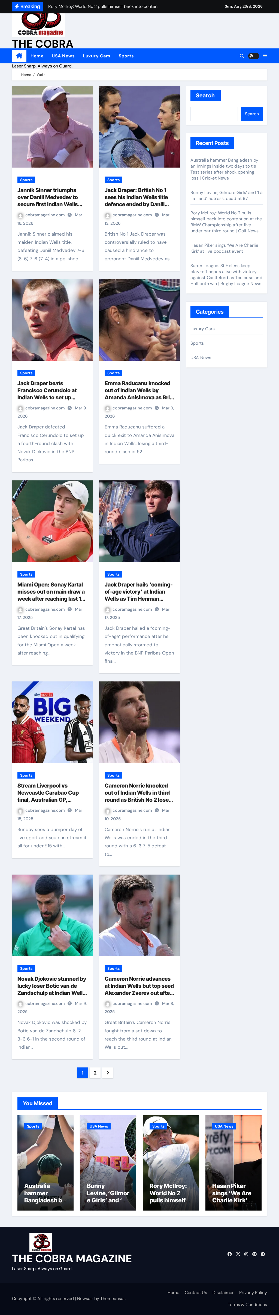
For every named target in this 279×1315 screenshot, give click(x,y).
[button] (265, 56)
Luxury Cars (97, 56)
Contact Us (196, 1292)
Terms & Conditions (247, 1304)
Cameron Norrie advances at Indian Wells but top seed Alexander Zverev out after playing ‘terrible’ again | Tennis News (139, 993)
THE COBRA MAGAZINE (72, 1258)
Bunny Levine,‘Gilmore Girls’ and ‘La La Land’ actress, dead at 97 (226, 195)
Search (205, 95)
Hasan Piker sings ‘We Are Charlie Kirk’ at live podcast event (224, 248)
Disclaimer (223, 1292)
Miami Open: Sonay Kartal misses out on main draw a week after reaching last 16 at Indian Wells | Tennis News (51, 598)
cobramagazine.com (45, 215)
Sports (126, 56)
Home (37, 56)
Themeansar (112, 1298)
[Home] (19, 56)
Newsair (85, 1298)
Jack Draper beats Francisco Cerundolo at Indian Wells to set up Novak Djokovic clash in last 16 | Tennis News (47, 397)
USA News (63, 56)
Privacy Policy (253, 1292)
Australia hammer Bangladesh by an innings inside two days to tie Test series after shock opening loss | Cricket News (224, 169)
